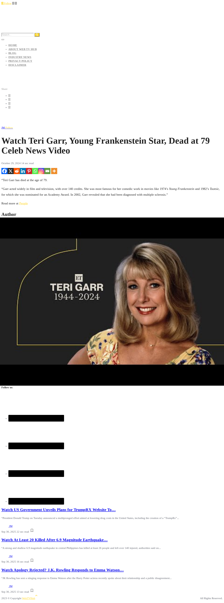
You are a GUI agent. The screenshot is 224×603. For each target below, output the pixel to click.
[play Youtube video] (112, 301)
